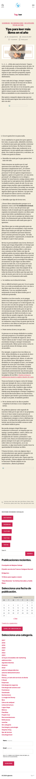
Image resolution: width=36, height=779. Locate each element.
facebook (7, 524)
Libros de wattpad (8, 702)
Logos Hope (6, 707)
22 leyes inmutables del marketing (14, 658)
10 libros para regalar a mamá (12, 577)
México (4, 710)
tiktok (6, 545)
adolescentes (6, 660)
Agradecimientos (8, 663)
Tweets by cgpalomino (9, 623)
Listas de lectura (7, 705)
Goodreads (6, 23)
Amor (4, 668)
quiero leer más (15, 503)
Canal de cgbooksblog (12, 628)
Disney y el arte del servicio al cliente (15, 677)
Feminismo (5, 690)
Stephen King (6, 730)
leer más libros (22, 501)
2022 (3, 653)
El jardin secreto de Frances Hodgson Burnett (17, 569)
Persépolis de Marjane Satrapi (12, 565)
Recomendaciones (17, 23)
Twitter (7, 538)
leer (10, 501)
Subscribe (8, 763)
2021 (3, 650)
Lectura (6, 501)
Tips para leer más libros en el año (18, 30)
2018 (3, 643)
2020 (3, 648)
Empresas (5, 682)
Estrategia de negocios (10, 685)
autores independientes (10, 670)
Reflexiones (6, 720)
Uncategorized (7, 735)
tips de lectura (18, 25)
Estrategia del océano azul (11, 687)
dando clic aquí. (28, 377)
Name (7, 740)
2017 (3, 640)
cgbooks (9, 775)
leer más (14, 501)
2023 (3, 655)
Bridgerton (5, 573)
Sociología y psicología (10, 727)
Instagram (7, 517)
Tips (21, 503)
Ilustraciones (6, 695)
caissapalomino (13, 37)
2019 (3, 645)
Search (4, 550)
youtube (7, 531)
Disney (4, 675)
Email (7, 748)
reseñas (4, 722)
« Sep (15, 618)
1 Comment (14, 39)
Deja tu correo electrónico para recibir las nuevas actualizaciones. (16, 756)
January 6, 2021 (26, 37)
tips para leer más (28, 503)
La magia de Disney (8, 697)
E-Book (4, 680)
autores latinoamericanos (11, 672)
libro (3, 700)
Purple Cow (6, 715)
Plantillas (5, 712)
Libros (28, 501)
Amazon (4, 665)
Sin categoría (29, 23)
